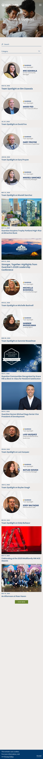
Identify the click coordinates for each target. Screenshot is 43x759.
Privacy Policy (8, 756)
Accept (39, 755)
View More (21, 602)
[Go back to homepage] (10, 4)
